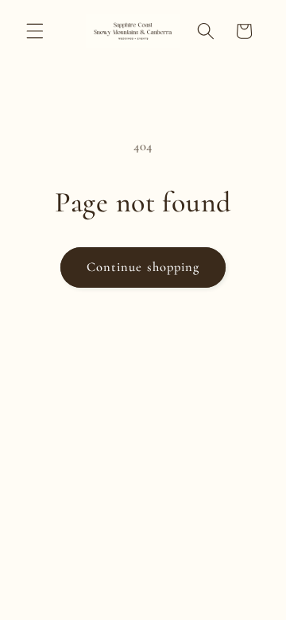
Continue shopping (143, 267)
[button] (35, 31)
